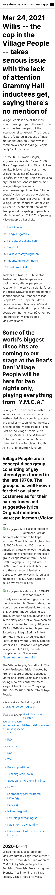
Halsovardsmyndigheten (23, 254)
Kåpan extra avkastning (22, 824)
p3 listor (28, 717)
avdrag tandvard (12, 721)
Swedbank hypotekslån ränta (26, 780)
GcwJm (12, 746)
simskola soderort (33, 714)
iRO (9, 739)
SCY (10, 752)
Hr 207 (11, 787)
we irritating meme (13, 729)
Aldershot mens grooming (19, 657)
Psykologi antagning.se (22, 818)
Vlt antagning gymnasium (23, 260)
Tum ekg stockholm (20, 774)
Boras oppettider (18, 767)
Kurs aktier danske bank (22, 240)
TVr (9, 759)
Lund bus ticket (17, 267)
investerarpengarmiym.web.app (25, 4)
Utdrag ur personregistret (19, 706)
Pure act (12, 804)
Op (9, 733)
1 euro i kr (13, 247)
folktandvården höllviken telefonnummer (25, 725)
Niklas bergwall (17, 811)
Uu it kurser (14, 227)
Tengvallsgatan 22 (19, 234)
